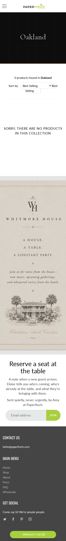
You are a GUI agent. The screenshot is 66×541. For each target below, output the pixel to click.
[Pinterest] (21, 519)
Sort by (13, 85)
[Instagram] (30, 519)
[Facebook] (13, 519)
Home (6, 467)
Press (6, 482)
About (6, 477)
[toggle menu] (4, 6)
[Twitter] (4, 519)
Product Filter (34, 534)
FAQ (5, 487)
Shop (6, 472)
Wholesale (9, 492)
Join (53, 415)
